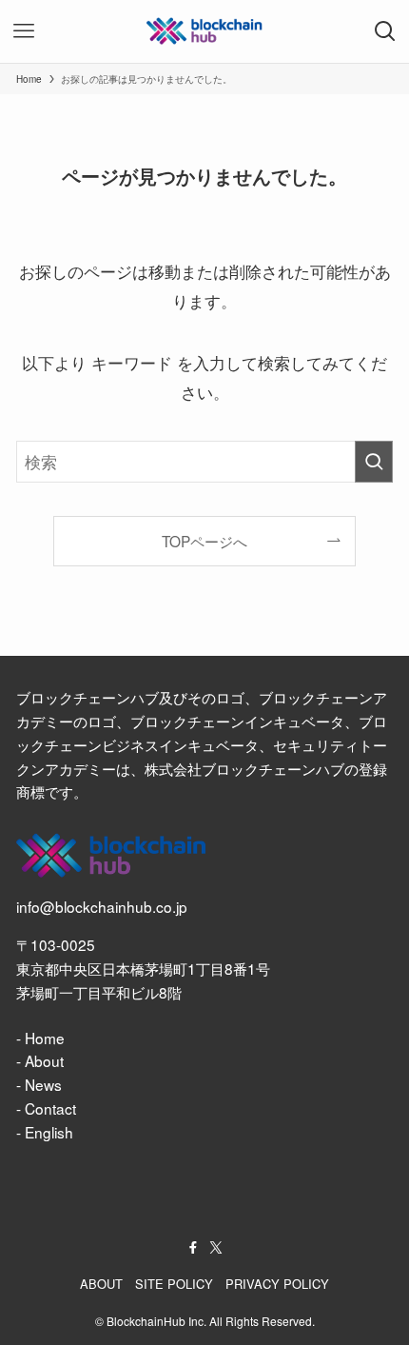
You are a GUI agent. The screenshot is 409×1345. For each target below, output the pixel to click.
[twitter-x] (215, 1247)
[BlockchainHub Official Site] (204, 31)
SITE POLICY (174, 1284)
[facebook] (193, 1247)
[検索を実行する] (374, 462)
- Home (40, 1037)
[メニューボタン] (24, 31)
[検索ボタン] (385, 31)
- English (44, 1131)
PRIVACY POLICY (277, 1284)
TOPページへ (204, 540)
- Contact (46, 1108)
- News (39, 1084)
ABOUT (101, 1284)
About (44, 1060)
